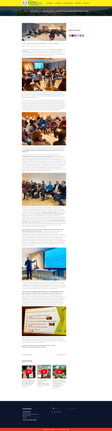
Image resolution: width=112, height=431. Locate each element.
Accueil (25, 11)
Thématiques (78, 3)
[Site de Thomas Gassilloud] (32, 3)
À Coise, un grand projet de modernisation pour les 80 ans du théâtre (43, 383)
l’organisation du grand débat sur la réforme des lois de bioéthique (37, 156)
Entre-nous (86, 3)
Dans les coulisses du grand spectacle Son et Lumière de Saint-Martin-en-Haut (28, 383)
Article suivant (61, 354)
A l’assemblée (57, 3)
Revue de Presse (72, 408)
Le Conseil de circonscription (47, 11)
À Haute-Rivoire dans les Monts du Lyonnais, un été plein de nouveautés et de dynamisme (59, 383)
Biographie (49, 3)
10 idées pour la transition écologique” (43, 214)
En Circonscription (67, 3)
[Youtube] (60, 412)
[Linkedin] (57, 412)
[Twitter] (55, 412)
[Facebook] (52, 412)
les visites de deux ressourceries (49, 212)
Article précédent (28, 354)
